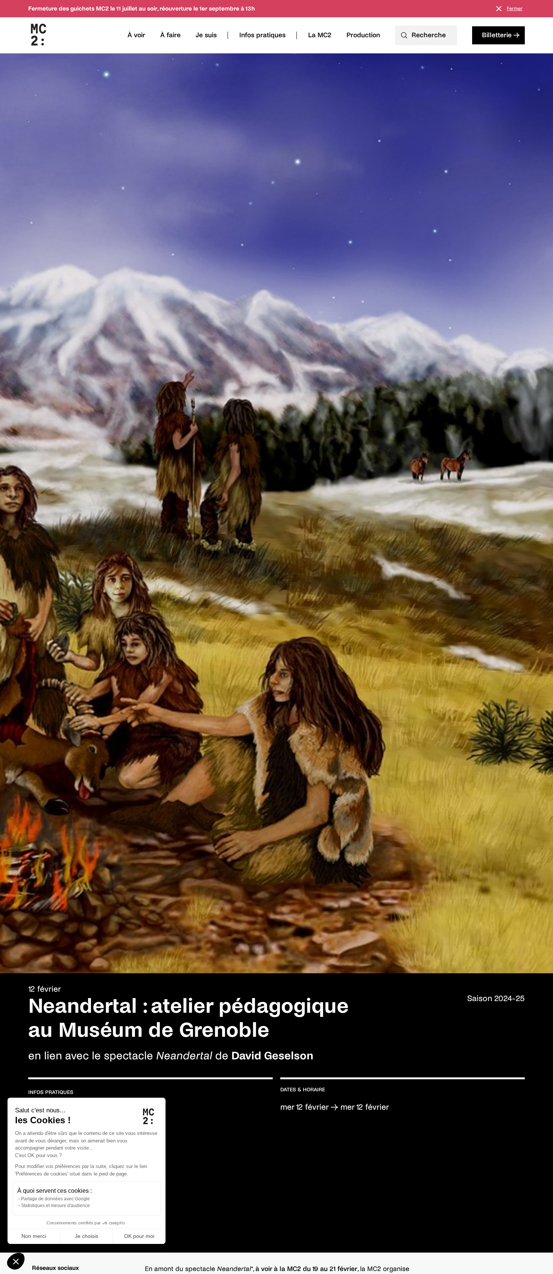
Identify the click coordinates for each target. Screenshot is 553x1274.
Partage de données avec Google (55, 1198)
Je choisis (86, 1236)
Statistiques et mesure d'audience (55, 1205)
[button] (16, 1261)
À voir (136, 35)
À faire (170, 35)
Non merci (33, 1236)
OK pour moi (139, 1236)
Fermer (515, 8)
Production (363, 35)
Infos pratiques (262, 35)
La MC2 (319, 35)
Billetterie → (501, 35)
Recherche (429, 35)
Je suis (206, 35)
